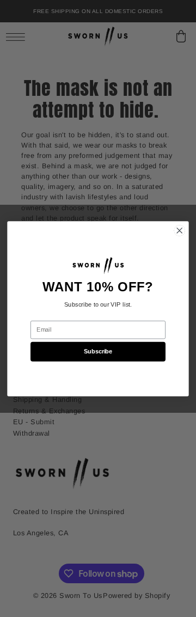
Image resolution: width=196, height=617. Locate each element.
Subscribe (98, 351)
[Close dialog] (179, 230)
